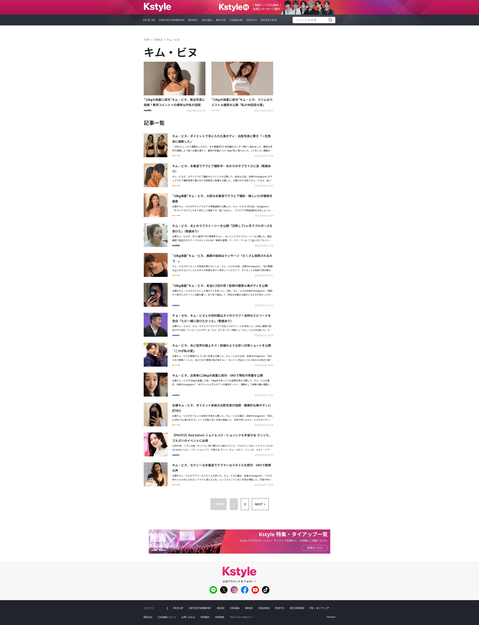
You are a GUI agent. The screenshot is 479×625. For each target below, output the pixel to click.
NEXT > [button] (260, 504)
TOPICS (158, 40)
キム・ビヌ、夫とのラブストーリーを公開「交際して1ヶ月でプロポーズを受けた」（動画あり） (222, 228)
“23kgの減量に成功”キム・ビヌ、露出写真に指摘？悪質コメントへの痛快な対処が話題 (174, 102)
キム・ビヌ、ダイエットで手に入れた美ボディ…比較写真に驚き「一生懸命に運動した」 (221, 139)
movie (221, 20)
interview (269, 20)
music (193, 20)
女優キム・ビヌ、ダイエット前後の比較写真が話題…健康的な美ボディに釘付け (221, 408)
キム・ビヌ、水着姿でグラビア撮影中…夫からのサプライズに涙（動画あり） (221, 168)
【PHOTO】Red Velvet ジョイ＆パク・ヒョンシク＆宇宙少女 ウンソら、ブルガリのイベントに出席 (222, 438)
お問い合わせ (188, 617)
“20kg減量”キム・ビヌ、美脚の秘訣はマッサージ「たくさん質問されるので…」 (222, 258)
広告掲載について (167, 617)
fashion (236, 20)
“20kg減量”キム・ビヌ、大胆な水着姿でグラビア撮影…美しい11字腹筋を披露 (222, 198)
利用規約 (205, 617)
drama (207, 20)
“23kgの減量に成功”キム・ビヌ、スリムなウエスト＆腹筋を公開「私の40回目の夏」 (242, 102)
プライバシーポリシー (241, 617)
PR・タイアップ (319, 608)
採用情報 (219, 617)
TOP (146, 40)
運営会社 (147, 617)
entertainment (172, 20)
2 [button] (245, 504)
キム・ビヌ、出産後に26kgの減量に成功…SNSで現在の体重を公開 (217, 375)
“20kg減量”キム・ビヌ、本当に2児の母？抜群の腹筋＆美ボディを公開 (220, 285)
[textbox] (314, 20)
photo (251, 20)
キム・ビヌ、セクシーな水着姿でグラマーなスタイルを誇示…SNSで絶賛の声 (221, 468)
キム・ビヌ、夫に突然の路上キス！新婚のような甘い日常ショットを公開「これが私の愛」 (221, 348)
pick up (149, 20)
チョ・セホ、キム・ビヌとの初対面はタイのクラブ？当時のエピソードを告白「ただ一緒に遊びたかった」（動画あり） (221, 318)
